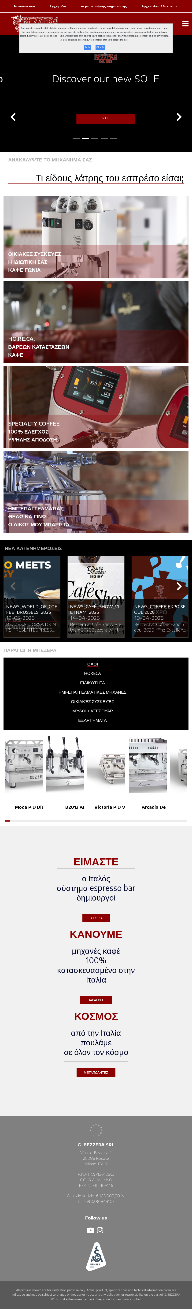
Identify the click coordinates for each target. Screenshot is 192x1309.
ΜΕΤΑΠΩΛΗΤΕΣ (96, 1072)
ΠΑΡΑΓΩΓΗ (96, 1000)
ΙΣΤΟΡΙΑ (96, 918)
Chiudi (100, 47)
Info (87, 47)
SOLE (96, 118)
